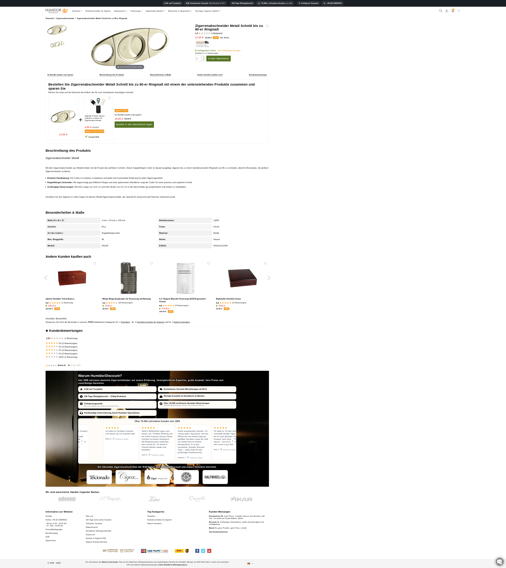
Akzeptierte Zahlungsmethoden (98, 531)
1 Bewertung (217, 33)
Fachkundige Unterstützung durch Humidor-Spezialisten (112, 413)
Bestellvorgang (52, 533)
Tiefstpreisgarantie (93, 403)
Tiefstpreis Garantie (94, 524)
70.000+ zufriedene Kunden (276, 3)
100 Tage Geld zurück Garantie (98, 520)
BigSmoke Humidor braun (228, 299)
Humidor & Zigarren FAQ (96, 538)
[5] (209, 33)
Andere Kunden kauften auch (210, 75)
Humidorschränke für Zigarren (150, 322)
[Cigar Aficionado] (99, 477)
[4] (207, 33)
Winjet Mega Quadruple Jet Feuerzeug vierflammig (126, 299)
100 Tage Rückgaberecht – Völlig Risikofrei (105, 396)
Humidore (125, 322)
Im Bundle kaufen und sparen (60, 75)
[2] (202, 33)
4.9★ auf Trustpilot (172, 3)
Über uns (89, 516)
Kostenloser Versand (207, 3)
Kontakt (49, 516)
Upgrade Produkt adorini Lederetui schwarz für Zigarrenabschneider (95, 118)
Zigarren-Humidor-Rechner (96, 542)
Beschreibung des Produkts (112, 75)
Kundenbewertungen (258, 75)
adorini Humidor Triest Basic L (60, 299)
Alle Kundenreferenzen (218, 532)
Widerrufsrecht (92, 527)
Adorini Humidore (182, 322)
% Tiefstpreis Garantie (308, 3)
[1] (200, 33)
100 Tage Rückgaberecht (242, 3)
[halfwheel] (215, 477)
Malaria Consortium (110, 562)
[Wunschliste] (458, 12)
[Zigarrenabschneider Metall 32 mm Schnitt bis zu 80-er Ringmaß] (57, 30)
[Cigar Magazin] (186, 477)
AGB (48, 537)
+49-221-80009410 (334, 3)
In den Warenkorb (218, 58)
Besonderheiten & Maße (160, 75)
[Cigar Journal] (128, 477)
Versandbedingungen (54, 529)
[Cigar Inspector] (157, 477)
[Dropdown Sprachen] (250, 563)
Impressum (90, 535)
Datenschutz (51, 541)
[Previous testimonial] (81, 441)
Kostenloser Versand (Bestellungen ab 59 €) (185, 389)
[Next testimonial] (232, 441)
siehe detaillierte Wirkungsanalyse (173, 565)
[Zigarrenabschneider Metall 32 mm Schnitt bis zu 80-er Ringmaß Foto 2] (57, 44)
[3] (204, 33)
